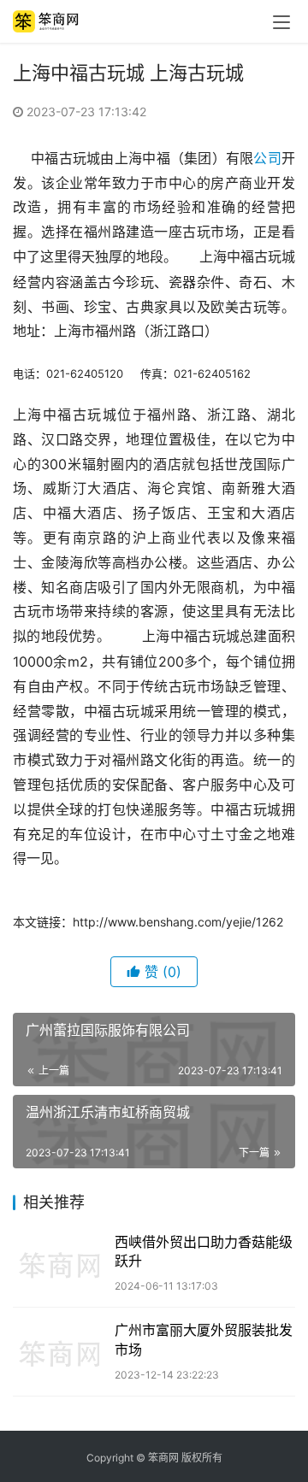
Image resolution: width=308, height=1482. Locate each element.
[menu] (281, 22)
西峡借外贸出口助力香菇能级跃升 (204, 1251)
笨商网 (163, 1457)
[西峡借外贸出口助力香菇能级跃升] (59, 1263)
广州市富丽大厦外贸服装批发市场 (204, 1339)
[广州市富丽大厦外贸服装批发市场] (59, 1351)
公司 (267, 158)
